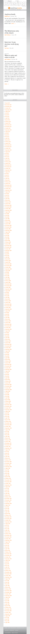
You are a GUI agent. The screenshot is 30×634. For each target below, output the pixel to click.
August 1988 (7, 615)
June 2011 (7, 175)
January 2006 (7, 282)
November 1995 (8, 481)
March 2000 (7, 399)
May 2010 (7, 197)
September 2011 (8, 170)
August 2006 (7, 270)
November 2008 (8, 227)
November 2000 (8, 386)
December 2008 (8, 225)
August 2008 (7, 232)
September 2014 (8, 109)
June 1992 (7, 545)
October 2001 (7, 367)
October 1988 (7, 612)
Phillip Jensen (7, 16)
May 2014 (7, 116)
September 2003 (8, 329)
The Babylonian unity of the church (12, 32)
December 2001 (8, 364)
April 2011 (7, 178)
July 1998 (7, 431)
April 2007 (7, 257)
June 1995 (7, 490)
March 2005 (7, 299)
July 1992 (7, 543)
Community (11, 630)
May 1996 (7, 473)
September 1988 (8, 614)
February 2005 (8, 300)
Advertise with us (20, 627)
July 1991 (7, 562)
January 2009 (7, 223)
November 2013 (8, 126)
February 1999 (8, 421)
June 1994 (7, 508)
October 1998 (7, 426)
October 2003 (7, 327)
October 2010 (7, 188)
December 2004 (8, 304)
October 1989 (7, 594)
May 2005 (7, 295)
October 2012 (7, 148)
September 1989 (8, 595)
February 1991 (8, 570)
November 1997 (8, 444)
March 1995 (7, 495)
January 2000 (7, 403)
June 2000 (7, 394)
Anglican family (10, 14)
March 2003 (7, 339)
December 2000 (8, 384)
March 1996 (7, 476)
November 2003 (8, 326)
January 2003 (7, 342)
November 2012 (8, 146)
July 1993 (7, 525)
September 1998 (8, 428)
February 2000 (8, 401)
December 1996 (8, 461)
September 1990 (8, 577)
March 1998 (7, 438)
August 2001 (7, 371)
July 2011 (7, 173)
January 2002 (7, 362)
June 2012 (7, 155)
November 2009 (8, 207)
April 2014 (7, 118)
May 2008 (7, 237)
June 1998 (7, 433)
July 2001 (7, 372)
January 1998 (7, 441)
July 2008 (7, 233)
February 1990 (8, 589)
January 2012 (7, 163)
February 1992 (8, 552)
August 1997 (7, 450)
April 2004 (7, 317)
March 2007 (7, 259)
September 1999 (8, 409)
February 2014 (8, 121)
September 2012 (8, 150)
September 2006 (8, 269)
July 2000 (7, 393)
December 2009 (8, 205)
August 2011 (7, 171)
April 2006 (7, 277)
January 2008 (7, 243)
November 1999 (8, 406)
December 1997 (8, 443)
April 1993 (7, 530)
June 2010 (7, 195)
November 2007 (8, 247)
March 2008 (7, 240)
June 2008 (7, 235)
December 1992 (8, 535)
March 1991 (7, 568)
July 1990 (7, 580)
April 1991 (7, 567)
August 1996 (7, 468)
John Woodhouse (8, 35)
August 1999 (7, 411)
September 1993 (8, 522)
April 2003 (7, 337)
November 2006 (8, 265)
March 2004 (7, 319)
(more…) (13, 23)
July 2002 (7, 352)
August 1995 (7, 486)
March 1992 (7, 550)
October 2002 (7, 347)
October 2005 (7, 287)
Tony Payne (7, 48)
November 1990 (8, 573)
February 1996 (8, 478)
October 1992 (7, 538)
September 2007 (8, 250)
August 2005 (7, 290)
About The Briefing (12, 627)
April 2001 (7, 378)
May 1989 (7, 602)
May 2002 (7, 356)
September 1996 (8, 466)
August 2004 (7, 310)
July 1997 (7, 451)
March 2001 (7, 379)
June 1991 (7, 563)
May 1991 (7, 565)
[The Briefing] (15, 6)
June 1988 (7, 619)
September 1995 (8, 485)
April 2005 (7, 297)
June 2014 (7, 114)
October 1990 (7, 575)
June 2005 (7, 294)
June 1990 (7, 582)
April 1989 (7, 604)
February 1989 (8, 607)
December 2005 (8, 284)
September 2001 (8, 369)
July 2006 (7, 272)
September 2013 (8, 130)
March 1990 (7, 587)
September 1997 (8, 448)
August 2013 (7, 131)
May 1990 (7, 584)
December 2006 (8, 264)
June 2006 (7, 274)
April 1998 (7, 436)
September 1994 (8, 503)
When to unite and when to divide (11, 56)
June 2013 (7, 135)
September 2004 (8, 309)
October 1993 (7, 520)
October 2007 (7, 249)
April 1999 (7, 418)
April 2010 (7, 198)
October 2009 (7, 208)
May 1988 (7, 620)
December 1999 (8, 404)
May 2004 (7, 315)
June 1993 (7, 527)
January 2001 (7, 382)
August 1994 (7, 505)
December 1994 (8, 498)
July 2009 (7, 213)
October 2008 (7, 228)
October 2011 (7, 168)
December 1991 (8, 553)
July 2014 (7, 113)
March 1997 (7, 458)
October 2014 (7, 108)
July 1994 (7, 507)
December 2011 (8, 165)
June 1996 (7, 471)
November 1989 (8, 592)
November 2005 (8, 285)
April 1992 (7, 548)
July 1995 (7, 488)
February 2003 (8, 341)
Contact (16, 630)
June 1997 (7, 453)
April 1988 (7, 622)
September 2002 (8, 349)
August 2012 (7, 151)
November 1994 (8, 500)
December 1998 (8, 423)
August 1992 (7, 542)
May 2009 (7, 217)
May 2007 (7, 255)
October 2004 (7, 307)
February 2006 (8, 280)
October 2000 (7, 388)
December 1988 (8, 609)
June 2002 (7, 354)
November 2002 (8, 346)
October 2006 (7, 267)
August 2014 (7, 111)
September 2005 (8, 289)
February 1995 (8, 496)
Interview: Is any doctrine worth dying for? (12, 44)
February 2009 (8, 222)
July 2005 (7, 292)
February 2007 (8, 260)
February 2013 (8, 141)
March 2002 (7, 359)
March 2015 (7, 103)
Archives (7, 630)
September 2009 (8, 210)
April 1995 (7, 493)
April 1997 (7, 456)
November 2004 (8, 305)
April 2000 (7, 398)
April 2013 (7, 138)
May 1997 (7, 455)
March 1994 (7, 513)
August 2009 (7, 212)
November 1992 (8, 537)
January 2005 (7, 302)
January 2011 (7, 183)
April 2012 (7, 158)
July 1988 (7, 617)
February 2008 (8, 242)
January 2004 (7, 322)
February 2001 (8, 381)
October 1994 (7, 501)
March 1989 (7, 605)
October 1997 (7, 446)
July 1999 (7, 413)
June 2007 (7, 253)
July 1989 (7, 599)
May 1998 (7, 434)
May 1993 (7, 528)
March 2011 (7, 180)
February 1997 (8, 460)
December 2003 (8, 324)
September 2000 (8, 389)
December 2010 (8, 185)
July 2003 (7, 332)
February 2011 (8, 181)
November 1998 (8, 424)
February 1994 (8, 515)
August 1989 (7, 597)
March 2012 (7, 160)
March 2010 (7, 200)
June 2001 (7, 374)
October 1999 (7, 408)
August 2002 (7, 351)
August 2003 (7, 331)
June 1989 (7, 600)
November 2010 (8, 186)
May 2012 (7, 156)
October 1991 (7, 557)
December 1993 (8, 517)
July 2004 (7, 312)
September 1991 (8, 558)
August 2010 (7, 192)
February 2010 (8, 202)
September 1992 (8, 540)
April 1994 (7, 512)
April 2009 (7, 218)
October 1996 (7, 465)
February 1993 (8, 533)
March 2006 (7, 279)
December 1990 (8, 572)
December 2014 (8, 104)
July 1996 (7, 470)
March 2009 (7, 220)
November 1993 (8, 518)
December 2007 (8, 245)
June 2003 (7, 334)
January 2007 (7, 262)
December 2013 (8, 124)
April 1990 (7, 585)
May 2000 (7, 396)
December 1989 (8, 590)
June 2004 (7, 314)
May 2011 (7, 176)
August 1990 (7, 579)
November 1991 (8, 555)
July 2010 (7, 193)
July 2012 (7, 153)
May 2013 (7, 136)
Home (6, 627)
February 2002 (8, 361)
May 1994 (7, 510)
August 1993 (7, 523)
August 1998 (7, 429)
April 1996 (7, 475)
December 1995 (8, 480)
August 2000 (7, 391)
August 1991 (7, 560)
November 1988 (8, 610)
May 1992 (7, 547)
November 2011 (8, 166)
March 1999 (7, 419)
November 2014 (8, 106)
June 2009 (7, 215)
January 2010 (7, 203)
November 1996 (8, 463)
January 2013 (7, 143)
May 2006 (7, 275)
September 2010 (8, 190)
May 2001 (7, 376)
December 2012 (8, 145)
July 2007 (7, 252)
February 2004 (8, 321)
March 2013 (7, 140)
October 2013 (7, 128)
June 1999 (7, 414)
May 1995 (7, 491)
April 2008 (7, 238)
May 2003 (7, 336)
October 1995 (7, 483)
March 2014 (7, 119)
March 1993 (7, 532)
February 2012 (8, 161)
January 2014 (7, 123)
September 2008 (8, 230)
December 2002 (8, 344)
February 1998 (8, 439)
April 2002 (7, 357)
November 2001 (8, 366)
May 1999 (7, 416)
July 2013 (7, 133)
